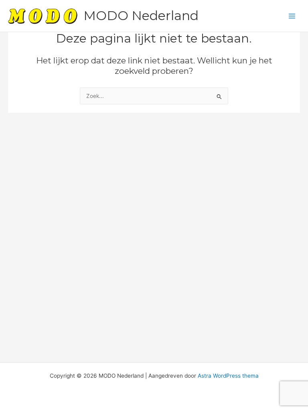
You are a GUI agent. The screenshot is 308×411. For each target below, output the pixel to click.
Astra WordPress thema (228, 375)
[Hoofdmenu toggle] (292, 16)
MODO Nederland (141, 15)
